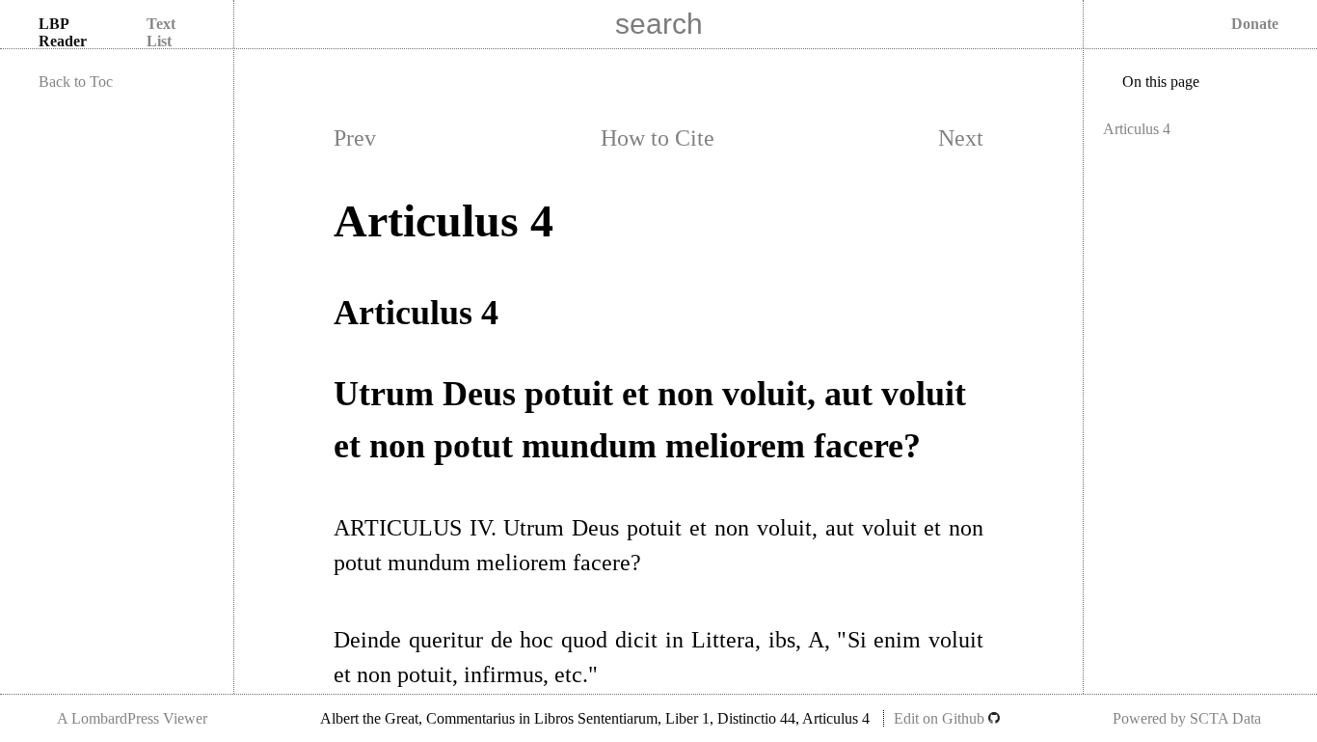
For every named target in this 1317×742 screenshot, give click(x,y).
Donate (1254, 23)
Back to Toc (76, 81)
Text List (161, 32)
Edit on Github (941, 718)
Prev (355, 138)
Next (960, 138)
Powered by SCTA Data (1187, 718)
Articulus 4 (1136, 129)
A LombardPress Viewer (132, 718)
